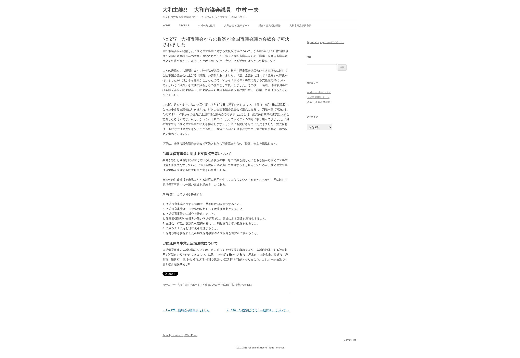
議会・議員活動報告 (270, 25)
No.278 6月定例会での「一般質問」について (257, 310)
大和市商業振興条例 (300, 25)
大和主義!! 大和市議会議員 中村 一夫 (210, 10)
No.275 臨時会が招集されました (186, 310)
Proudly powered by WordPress (179, 335)
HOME (166, 25)
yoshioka (247, 284)
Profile (184, 25)
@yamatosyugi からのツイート (325, 42)
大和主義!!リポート (188, 284)
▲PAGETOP (351, 340)
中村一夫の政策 (206, 25)
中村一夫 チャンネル (319, 92)
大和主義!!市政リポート (237, 25)
